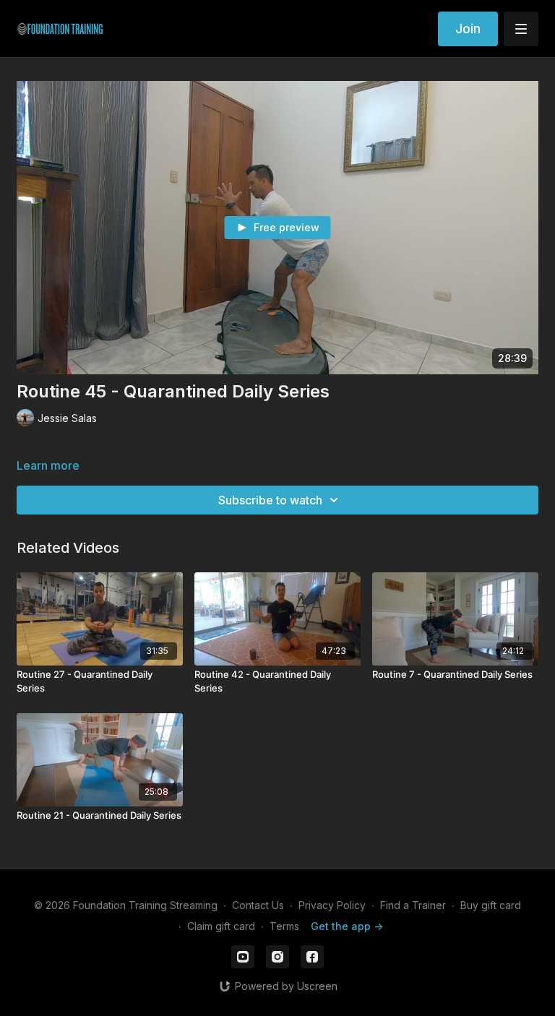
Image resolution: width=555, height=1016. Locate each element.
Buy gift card (490, 905)
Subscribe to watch (270, 500)
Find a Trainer (413, 905)
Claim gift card (221, 926)
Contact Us (258, 905)
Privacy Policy (332, 905)
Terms (284, 926)
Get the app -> (347, 926)
